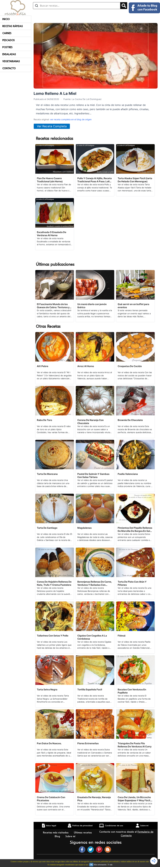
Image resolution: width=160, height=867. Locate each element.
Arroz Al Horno (85, 366)
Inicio (6, 19)
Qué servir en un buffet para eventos (133, 306)
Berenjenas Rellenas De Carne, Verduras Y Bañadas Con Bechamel (94, 583)
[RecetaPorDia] (15, 7)
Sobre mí (70, 836)
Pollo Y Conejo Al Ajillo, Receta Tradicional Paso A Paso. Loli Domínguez (94, 180)
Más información (100, 865)
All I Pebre (42, 366)
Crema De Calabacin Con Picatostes (51, 799)
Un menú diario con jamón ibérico (92, 306)
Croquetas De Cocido (130, 366)
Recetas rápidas (12, 26)
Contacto (9, 68)
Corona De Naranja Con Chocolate (90, 422)
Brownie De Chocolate (130, 420)
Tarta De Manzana (47, 473)
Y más (110, 865)
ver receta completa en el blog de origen (71, 119)
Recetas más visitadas (56, 832)
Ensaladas (9, 54)
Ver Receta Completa (52, 126)
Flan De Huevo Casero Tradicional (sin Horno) (50, 180)
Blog (58, 836)
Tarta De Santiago (47, 527)
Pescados (8, 40)
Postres (7, 47)
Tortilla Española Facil (89, 689)
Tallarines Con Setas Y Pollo (52, 635)
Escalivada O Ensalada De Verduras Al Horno (51, 234)
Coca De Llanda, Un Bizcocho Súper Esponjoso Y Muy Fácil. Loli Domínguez (134, 799)
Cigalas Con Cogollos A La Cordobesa (92, 637)
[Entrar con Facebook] (144, 7)
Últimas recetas (83, 832)
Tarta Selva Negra (47, 689)
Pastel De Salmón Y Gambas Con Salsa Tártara (93, 475)
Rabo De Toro (44, 420)
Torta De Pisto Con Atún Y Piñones (132, 583)
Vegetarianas (11, 61)
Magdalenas (84, 527)
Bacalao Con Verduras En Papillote (132, 691)
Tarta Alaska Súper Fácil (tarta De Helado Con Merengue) (135, 180)
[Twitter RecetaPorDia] (91, 849)
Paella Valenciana (128, 473)
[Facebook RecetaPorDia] (83, 849)
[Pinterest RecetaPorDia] (100, 849)
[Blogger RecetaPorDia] (108, 849)
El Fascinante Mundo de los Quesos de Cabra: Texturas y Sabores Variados (53, 306)
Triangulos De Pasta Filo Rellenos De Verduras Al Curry (135, 745)
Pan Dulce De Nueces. (49, 743)
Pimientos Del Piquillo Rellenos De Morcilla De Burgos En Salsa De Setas (135, 529)
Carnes (6, 33)
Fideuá (121, 635)
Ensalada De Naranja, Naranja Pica (94, 799)
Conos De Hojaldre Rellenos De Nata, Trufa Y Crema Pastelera (54, 583)
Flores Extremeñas (88, 743)
